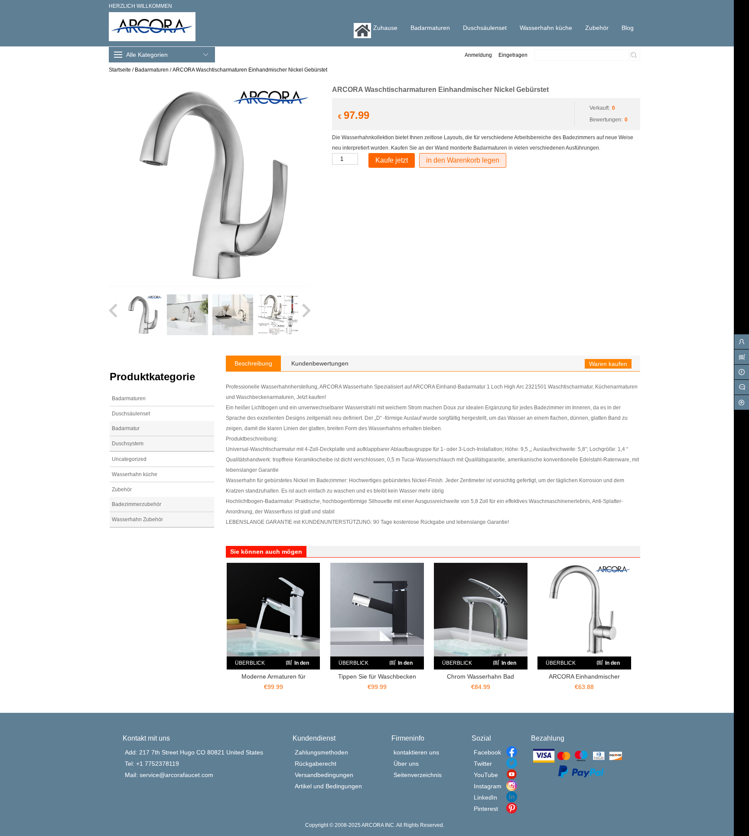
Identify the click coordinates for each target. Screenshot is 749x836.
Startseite (120, 70)
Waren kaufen (608, 363)
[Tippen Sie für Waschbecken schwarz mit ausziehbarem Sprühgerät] (377, 609)
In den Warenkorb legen (297, 664)
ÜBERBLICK (250, 663)
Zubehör (122, 490)
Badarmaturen (152, 70)
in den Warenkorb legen (462, 160)
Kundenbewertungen (319, 363)
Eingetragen (513, 55)
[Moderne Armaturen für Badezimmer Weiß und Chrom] (273, 609)
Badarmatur (126, 428)
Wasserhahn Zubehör (137, 519)
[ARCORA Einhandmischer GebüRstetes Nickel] (584, 609)
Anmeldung (478, 55)
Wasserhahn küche (134, 474)
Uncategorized (129, 459)
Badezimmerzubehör (136, 504)
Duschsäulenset (131, 414)
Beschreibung (253, 363)
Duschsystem (127, 444)
